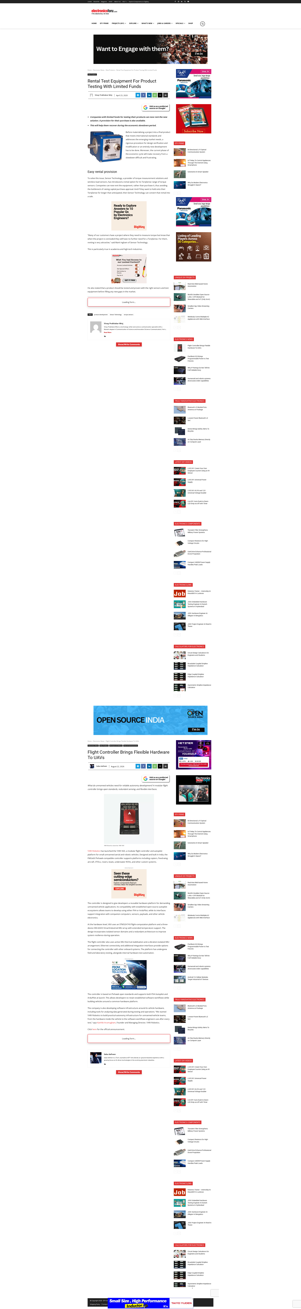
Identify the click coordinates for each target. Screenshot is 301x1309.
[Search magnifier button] (202, 24)
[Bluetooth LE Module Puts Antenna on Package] (180, 410)
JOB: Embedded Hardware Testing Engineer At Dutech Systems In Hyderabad (197, 604)
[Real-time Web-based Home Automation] (180, 286)
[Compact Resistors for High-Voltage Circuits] (180, 543)
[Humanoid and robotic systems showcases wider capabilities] (180, 381)
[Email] (160, 95)
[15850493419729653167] (193, 133)
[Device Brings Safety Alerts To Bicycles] (180, 431)
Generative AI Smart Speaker (198, 172)
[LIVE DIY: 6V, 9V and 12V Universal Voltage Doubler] (180, 493)
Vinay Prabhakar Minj (103, 95)
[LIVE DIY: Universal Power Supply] (180, 482)
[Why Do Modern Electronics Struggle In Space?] (180, 185)
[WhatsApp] (154, 95)
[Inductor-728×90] (150, 1308)
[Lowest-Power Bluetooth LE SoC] (180, 420)
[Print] (165, 95)
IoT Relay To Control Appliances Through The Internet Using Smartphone (199, 162)
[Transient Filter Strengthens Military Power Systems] (180, 532)
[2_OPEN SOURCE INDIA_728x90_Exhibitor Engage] (150, 49)
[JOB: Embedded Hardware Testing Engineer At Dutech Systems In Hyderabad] (180, 604)
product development (101, 314)
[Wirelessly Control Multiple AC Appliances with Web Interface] (180, 319)
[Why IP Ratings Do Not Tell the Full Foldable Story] (180, 370)
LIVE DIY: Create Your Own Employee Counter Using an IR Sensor (199, 470)
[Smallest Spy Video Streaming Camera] (180, 308)
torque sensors (128, 314)
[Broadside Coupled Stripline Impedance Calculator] (180, 666)
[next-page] (179, 193)
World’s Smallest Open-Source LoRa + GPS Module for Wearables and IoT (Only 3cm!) (199, 297)
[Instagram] (178, 1)
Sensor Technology (116, 314)
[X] (185, 1)
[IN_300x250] (193, 98)
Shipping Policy (95, 1304)
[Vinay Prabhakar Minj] (92, 95)
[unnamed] (129, 229)
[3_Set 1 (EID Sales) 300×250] (193, 261)
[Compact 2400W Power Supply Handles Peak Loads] (180, 565)
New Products (110, 70)
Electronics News (98, 70)
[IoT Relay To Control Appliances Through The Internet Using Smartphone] (180, 163)
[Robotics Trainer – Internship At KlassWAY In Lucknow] (180, 593)
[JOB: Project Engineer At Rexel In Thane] (180, 626)
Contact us (105, 1304)
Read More (107, 332)
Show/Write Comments (129, 344)
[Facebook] (175, 1)
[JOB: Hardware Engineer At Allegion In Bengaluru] (180, 616)
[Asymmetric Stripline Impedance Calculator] (180, 687)
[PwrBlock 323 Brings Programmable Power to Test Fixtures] (180, 359)
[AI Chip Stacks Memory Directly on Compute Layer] (180, 442)
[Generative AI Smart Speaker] (180, 174)
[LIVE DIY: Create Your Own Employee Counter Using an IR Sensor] (180, 471)
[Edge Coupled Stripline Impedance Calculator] (180, 677)
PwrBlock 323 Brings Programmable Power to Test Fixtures (198, 358)
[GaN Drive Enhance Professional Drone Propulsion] (180, 554)
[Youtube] (188, 1)
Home (90, 70)
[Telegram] (138, 95)
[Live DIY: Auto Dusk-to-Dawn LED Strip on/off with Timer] (180, 504)
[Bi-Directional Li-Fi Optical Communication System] (180, 152)
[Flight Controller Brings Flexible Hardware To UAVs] (180, 348)
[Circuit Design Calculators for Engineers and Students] (180, 655)
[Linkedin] (181, 1)
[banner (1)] (129, 282)
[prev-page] (175, 193)
